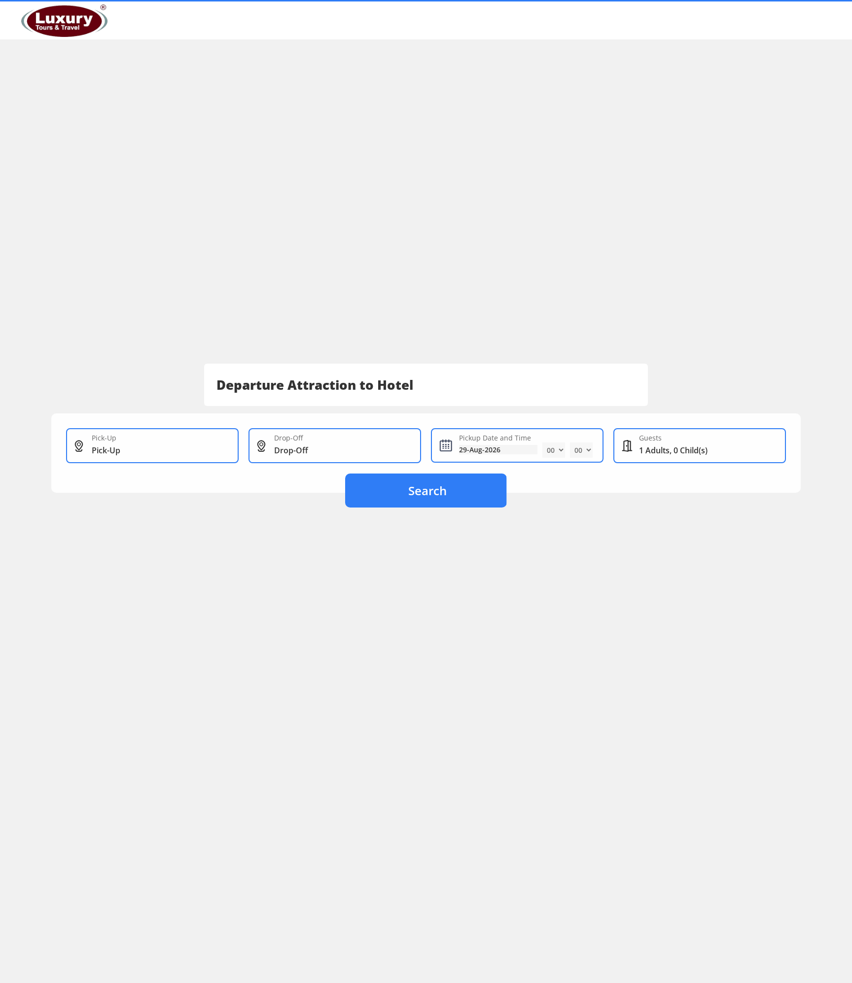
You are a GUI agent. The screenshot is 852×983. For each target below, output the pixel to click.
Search (427, 490)
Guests (650, 437)
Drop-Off (288, 437)
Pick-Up (104, 437)
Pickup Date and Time (495, 437)
